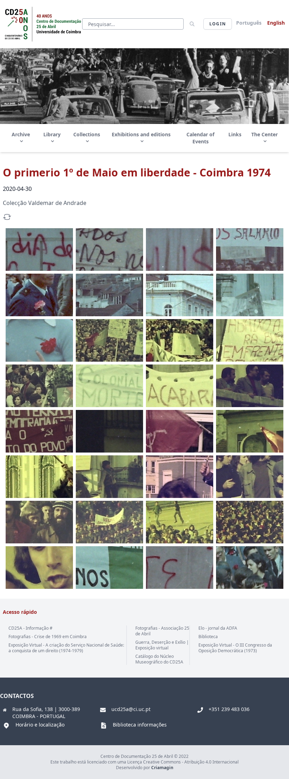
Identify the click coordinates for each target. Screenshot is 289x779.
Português (249, 22)
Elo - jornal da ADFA (217, 628)
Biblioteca (208, 637)
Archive (21, 134)
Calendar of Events (200, 138)
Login (217, 24)
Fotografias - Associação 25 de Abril (162, 631)
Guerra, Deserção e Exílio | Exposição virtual (162, 645)
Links (234, 134)
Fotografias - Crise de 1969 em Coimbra (47, 637)
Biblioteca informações (140, 724)
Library (52, 134)
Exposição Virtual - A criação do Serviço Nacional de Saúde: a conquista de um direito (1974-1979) (66, 648)
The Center (264, 134)
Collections (86, 134)
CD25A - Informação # (30, 628)
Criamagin (162, 768)
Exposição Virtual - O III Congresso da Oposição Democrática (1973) (235, 648)
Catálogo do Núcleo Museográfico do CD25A (159, 659)
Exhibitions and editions (141, 134)
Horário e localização (40, 724)
